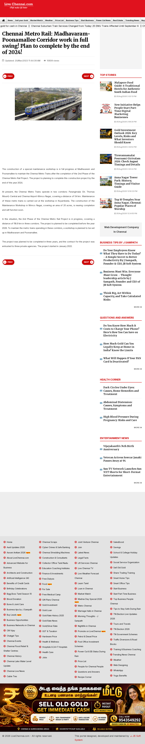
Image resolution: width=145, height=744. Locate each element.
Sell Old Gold (119, 567)
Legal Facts (83, 558)
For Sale (46, 589)
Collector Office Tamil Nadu (55, 563)
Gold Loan (47, 610)
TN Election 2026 (121, 629)
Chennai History (14, 656)
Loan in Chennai (85, 588)
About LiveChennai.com (17, 558)
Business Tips (72, 20)
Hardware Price (49, 636)
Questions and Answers (88, 672)
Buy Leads (11, 615)
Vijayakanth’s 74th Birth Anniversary (118, 448)
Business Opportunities (17, 620)
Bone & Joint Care (15, 604)
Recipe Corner (84, 677)
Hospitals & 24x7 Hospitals (54, 647)
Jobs (44, 657)
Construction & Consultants (54, 558)
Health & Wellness (50, 642)
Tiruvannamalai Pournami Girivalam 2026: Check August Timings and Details (127, 160)
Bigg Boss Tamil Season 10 (19, 594)
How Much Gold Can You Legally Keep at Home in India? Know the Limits (118, 347)
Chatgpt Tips (12, 636)
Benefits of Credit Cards (17, 583)
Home (9, 542)
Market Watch (36, 20)
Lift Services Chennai (87, 563)
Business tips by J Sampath (19, 609)
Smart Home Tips (121, 578)
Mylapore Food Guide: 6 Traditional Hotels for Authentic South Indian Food (127, 87)
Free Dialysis (48, 579)
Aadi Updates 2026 (15, 547)
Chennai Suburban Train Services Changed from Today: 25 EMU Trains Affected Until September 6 (69, 26)
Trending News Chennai (124, 654)
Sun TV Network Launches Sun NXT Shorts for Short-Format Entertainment (122, 472)
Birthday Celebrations (16, 588)
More (137, 307)
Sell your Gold (21, 20)
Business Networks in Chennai (20, 625)
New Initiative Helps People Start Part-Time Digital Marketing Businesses (127, 111)
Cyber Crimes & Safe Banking (56, 547)
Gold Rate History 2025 (53, 615)
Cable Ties (11, 676)
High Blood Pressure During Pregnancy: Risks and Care (120, 418)
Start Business (87, 20)
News (10, 20)
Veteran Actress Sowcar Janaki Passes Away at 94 (122, 459)
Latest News (83, 552)
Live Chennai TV (85, 568)
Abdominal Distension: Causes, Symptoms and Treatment (117, 405)
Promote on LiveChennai (89, 631)
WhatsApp (118, 670)
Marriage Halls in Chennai (89, 611)
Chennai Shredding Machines (56, 552)
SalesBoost (118, 542)
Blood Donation (13, 599)
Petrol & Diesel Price (87, 636)
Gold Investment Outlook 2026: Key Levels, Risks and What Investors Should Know (125, 136)
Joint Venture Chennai (88, 542)
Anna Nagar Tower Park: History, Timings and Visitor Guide (127, 182)
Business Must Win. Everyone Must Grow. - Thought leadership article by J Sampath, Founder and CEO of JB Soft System (121, 278)
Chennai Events (13, 641)
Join (79, 547)
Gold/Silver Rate (49, 626)
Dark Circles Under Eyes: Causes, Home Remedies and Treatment (121, 391)
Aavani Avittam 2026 (16, 552)
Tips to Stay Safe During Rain (127, 609)
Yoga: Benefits (120, 675)
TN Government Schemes (125, 634)
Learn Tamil (83, 583)
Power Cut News (103, 20)
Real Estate (118, 20)
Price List (59, 20)
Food (45, 584)
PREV (10, 76)
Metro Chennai (84, 605)
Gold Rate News (49, 621)
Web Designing (120, 665)
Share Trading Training (124, 573)
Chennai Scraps (49, 542)
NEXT (86, 76)
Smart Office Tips (121, 583)
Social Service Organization (126, 562)
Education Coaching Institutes (56, 568)
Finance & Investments (52, 573)
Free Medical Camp (51, 594)
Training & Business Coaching (127, 649)
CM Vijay (10, 630)
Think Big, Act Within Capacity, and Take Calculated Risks (122, 296)
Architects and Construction (19, 573)
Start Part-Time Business (124, 594)
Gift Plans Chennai (50, 600)
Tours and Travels (121, 624)
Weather (49, 20)
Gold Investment (49, 605)
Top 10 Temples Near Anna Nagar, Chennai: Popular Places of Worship (127, 204)
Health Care (47, 652)
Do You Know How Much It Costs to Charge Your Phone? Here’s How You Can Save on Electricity (121, 330)
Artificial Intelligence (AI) (17, 578)
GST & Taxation (49, 631)
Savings (117, 547)
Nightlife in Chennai (86, 626)
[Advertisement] (90, 7)
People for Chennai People (90, 666)
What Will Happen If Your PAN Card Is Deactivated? (122, 360)
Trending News (132, 20)
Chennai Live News (15, 671)
